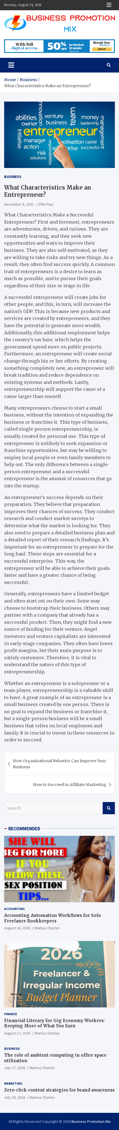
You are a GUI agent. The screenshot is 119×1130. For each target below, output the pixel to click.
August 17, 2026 (17, 1033)
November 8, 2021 (19, 204)
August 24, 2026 (17, 927)
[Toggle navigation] (11, 65)
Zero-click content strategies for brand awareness (59, 1090)
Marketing (13, 1083)
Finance (10, 1014)
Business (12, 176)
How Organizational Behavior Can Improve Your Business (59, 763)
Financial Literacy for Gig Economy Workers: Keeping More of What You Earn (54, 1023)
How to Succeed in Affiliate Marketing (69, 784)
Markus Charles (47, 927)
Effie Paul (45, 204)
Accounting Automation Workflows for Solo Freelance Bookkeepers (52, 918)
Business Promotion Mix (91, 1121)
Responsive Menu (109, 5)
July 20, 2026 (14, 1097)
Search (109, 808)
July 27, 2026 (14, 1067)
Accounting (14, 909)
